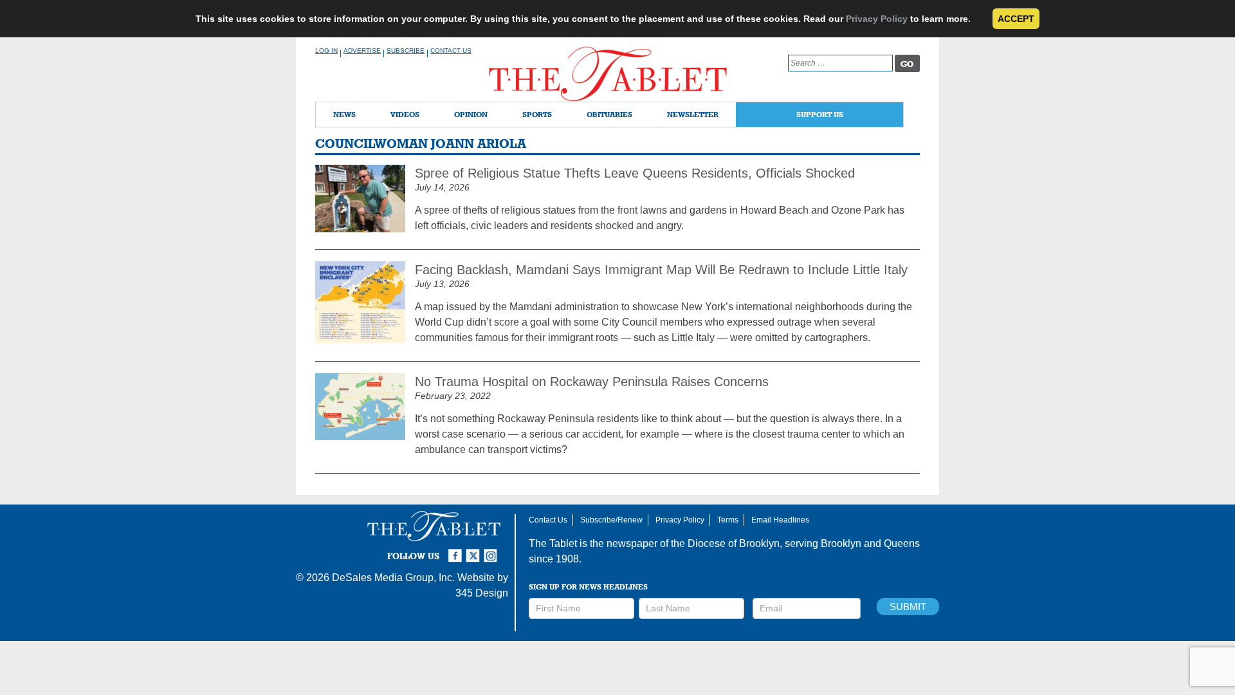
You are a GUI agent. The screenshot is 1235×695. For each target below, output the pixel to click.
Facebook (457, 550)
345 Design (481, 593)
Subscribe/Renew (611, 519)
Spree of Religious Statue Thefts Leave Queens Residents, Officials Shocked (635, 173)
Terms (727, 519)
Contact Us (450, 50)
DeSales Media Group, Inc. (393, 577)
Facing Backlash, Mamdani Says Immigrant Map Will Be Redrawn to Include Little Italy (661, 270)
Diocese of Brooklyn (734, 543)
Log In (326, 50)
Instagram (493, 550)
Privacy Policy (877, 19)
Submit (908, 606)
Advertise (362, 50)
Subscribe (406, 50)
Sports (537, 114)
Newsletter (692, 114)
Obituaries (609, 114)
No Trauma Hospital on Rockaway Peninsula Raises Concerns (592, 382)
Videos (404, 114)
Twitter (475, 550)
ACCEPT (1016, 19)
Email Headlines (780, 519)
